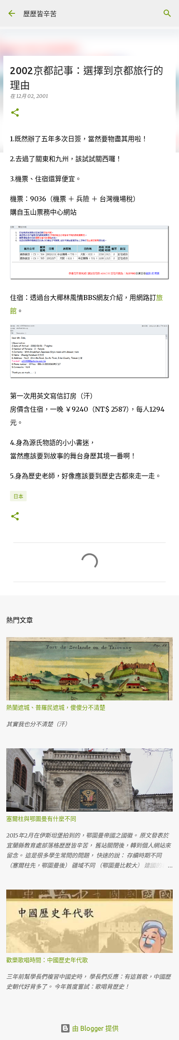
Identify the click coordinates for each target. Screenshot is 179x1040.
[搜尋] (167, 13)
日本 (18, 496)
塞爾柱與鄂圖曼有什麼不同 (41, 818)
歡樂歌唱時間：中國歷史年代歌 (47, 960)
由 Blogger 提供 (94, 1028)
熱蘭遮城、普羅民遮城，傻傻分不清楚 (55, 707)
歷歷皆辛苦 (40, 14)
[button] (15, 113)
